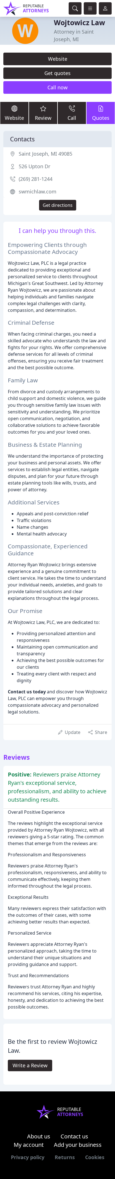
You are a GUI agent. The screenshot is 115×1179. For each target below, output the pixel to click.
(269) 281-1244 (35, 179)
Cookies (94, 1157)
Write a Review (30, 1065)
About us (38, 1136)
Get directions (58, 205)
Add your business (78, 1144)
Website (57, 58)
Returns (65, 1157)
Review (43, 117)
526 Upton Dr (34, 166)
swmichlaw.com (37, 191)
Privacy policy (27, 1157)
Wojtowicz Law (79, 22)
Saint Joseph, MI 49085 (45, 153)
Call (72, 117)
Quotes (100, 117)
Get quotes (57, 73)
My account (29, 1144)
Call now (57, 87)
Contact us (74, 1136)
